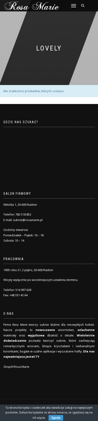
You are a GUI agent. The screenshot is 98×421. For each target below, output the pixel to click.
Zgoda (55, 418)
